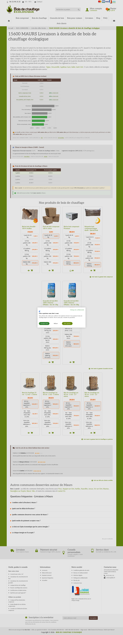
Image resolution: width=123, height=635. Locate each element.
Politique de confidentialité (77, 310)
